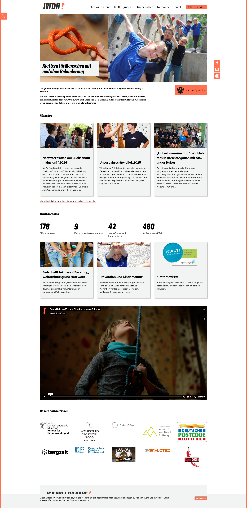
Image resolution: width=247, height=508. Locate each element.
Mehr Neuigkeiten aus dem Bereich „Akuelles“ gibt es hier (68, 201)
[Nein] (210, 501)
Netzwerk (163, 6)
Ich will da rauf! (100, 6)
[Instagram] (217, 76)
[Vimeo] (217, 69)
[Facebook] (217, 63)
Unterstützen (145, 6)
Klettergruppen (123, 6)
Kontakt (177, 6)
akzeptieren (201, 498)
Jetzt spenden (196, 6)
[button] (3, 16)
